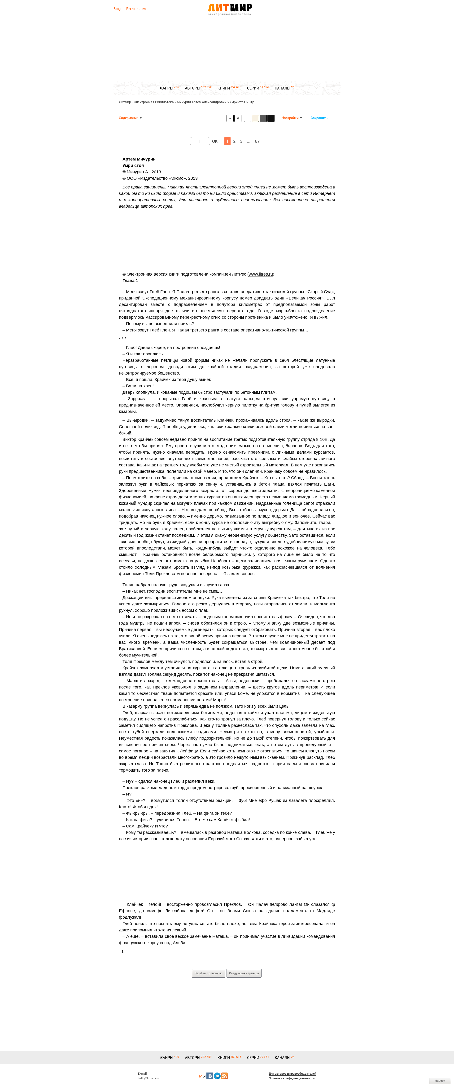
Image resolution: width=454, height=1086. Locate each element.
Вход (117, 9)
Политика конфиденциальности (291, 1078)
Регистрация (136, 9)
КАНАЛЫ (282, 88)
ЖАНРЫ (166, 88)
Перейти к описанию (209, 973)
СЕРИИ (253, 88)
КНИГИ (224, 88)
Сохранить (319, 118)
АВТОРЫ (192, 88)
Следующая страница (244, 973)
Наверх (440, 1080)
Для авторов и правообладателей (292, 1073)
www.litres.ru (261, 274)
